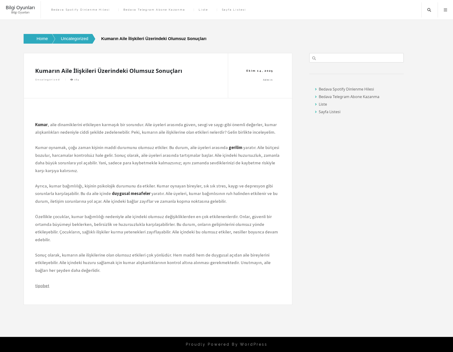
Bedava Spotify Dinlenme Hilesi (80, 9)
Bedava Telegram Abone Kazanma (154, 9)
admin (268, 80)
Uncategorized (47, 79)
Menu (445, 9)
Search (429, 9)
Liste (203, 9)
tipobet (42, 285)
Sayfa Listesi (234, 9)
